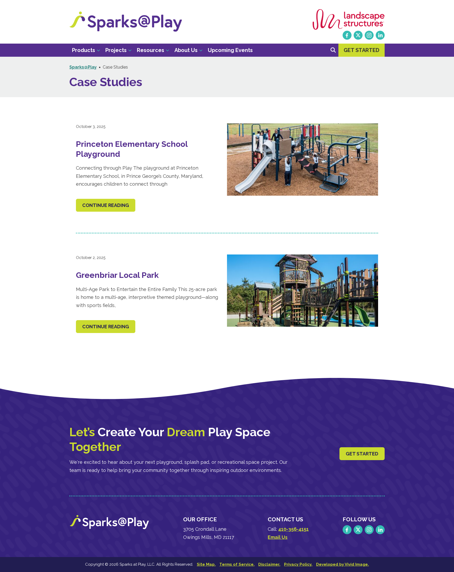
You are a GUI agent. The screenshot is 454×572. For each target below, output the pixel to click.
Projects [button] (116, 50)
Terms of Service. (237, 564)
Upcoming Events (230, 50)
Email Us (277, 537)
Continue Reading (105, 205)
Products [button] (83, 50)
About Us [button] (186, 50)
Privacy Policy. (298, 564)
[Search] (333, 50)
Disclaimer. (269, 564)
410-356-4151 (293, 529)
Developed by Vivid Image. (342, 564)
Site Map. (206, 564)
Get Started (362, 453)
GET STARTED (361, 50)
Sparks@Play (125, 22)
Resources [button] (150, 50)
